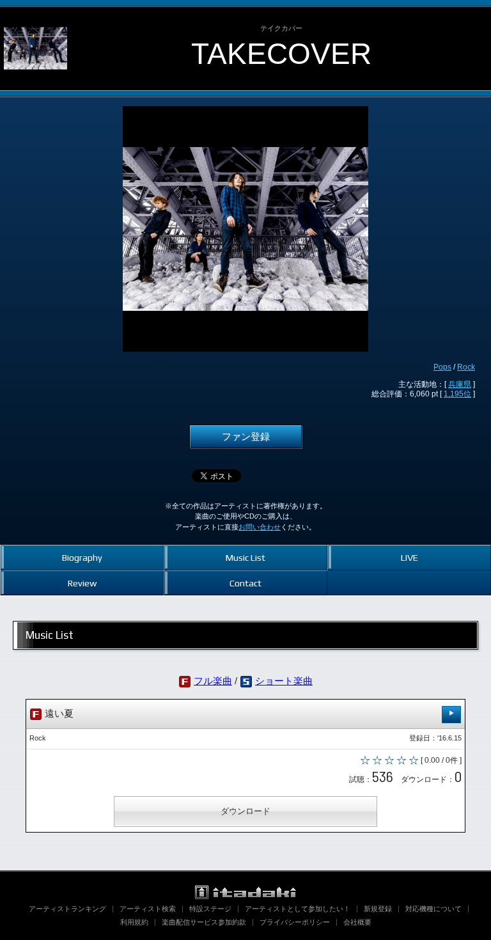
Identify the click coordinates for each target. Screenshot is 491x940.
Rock (466, 367)
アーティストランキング (67, 909)
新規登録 (378, 909)
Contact (245, 582)
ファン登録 (246, 437)
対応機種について (433, 909)
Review (82, 582)
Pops (442, 367)
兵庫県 (459, 384)
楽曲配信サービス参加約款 (204, 922)
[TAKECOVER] (35, 18)
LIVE (409, 557)
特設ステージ (210, 909)
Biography (82, 557)
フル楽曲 (213, 681)
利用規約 (134, 922)
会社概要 (357, 922)
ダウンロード (245, 811)
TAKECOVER (281, 53)
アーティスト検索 (148, 909)
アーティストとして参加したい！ (297, 909)
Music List (245, 557)
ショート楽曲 (284, 681)
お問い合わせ (259, 527)
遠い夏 (58, 714)
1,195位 (457, 393)
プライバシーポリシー (295, 922)
